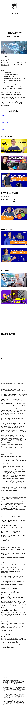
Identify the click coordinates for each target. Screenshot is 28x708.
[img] (14, 5)
